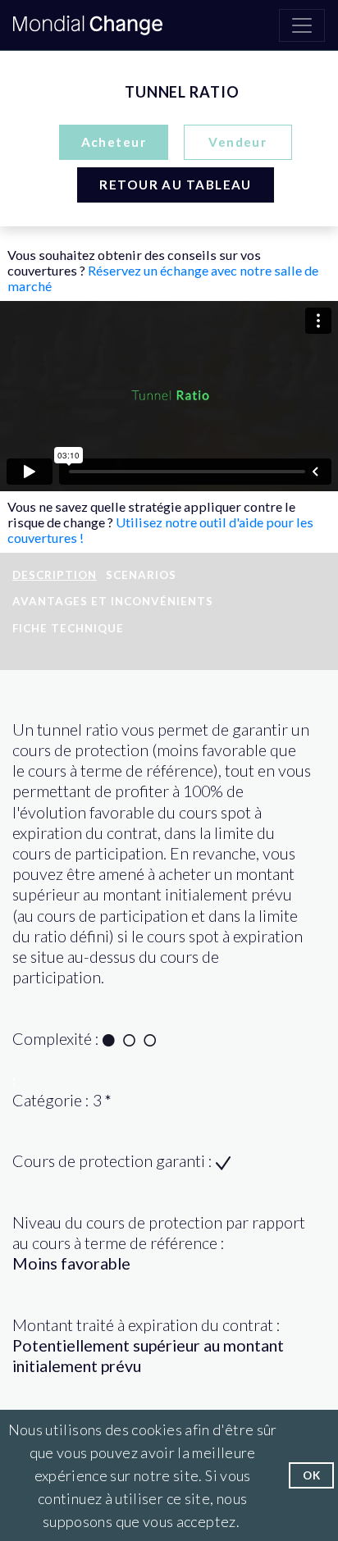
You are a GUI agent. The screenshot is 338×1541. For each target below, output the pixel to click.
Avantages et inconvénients (112, 601)
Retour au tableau (175, 184)
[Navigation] (302, 25)
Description (54, 574)
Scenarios (141, 574)
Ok (311, 1475)
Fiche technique (68, 628)
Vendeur (237, 141)
